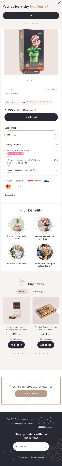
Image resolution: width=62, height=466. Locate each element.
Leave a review (11, 93)
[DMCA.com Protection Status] (46, 427)
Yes (31, 15)
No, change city (31, 23)
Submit (54, 134)
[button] (14, 353)
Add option (16, 345)
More (9, 156)
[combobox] (12, 135)
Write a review (31, 393)
